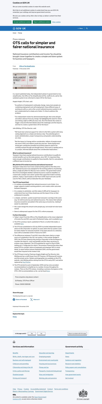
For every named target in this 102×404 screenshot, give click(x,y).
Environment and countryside (48, 360)
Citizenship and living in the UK (23, 367)
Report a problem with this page (77, 333)
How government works (73, 374)
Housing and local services (47, 364)
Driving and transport (20, 378)
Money (20, 33)
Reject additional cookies (42, 22)
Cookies (26, 389)
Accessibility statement (38, 389)
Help (14, 389)
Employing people (45, 356)
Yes (33, 333)
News (67, 356)
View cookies (56, 22)
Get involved (69, 378)
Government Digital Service (44, 391)
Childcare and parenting (21, 364)
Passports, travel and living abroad (50, 371)
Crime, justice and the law (21, 371)
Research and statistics (73, 364)
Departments (69, 353)
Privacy (19, 389)
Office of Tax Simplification (27, 66)
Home (14, 33)
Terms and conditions (61, 389)
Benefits (15, 353)
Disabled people (18, 374)
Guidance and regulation (73, 360)
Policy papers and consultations (75, 367)
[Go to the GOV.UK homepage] (19, 28)
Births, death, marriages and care (24, 356)
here (60, 219)
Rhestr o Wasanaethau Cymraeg (23, 391)
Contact (50, 389)
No (43, 333)
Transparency (69, 371)
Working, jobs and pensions (48, 378)
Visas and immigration (46, 374)
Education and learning (46, 353)
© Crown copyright (83, 399)
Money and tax (44, 367)
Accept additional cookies (22, 22)
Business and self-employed (22, 360)
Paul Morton (26, 262)
